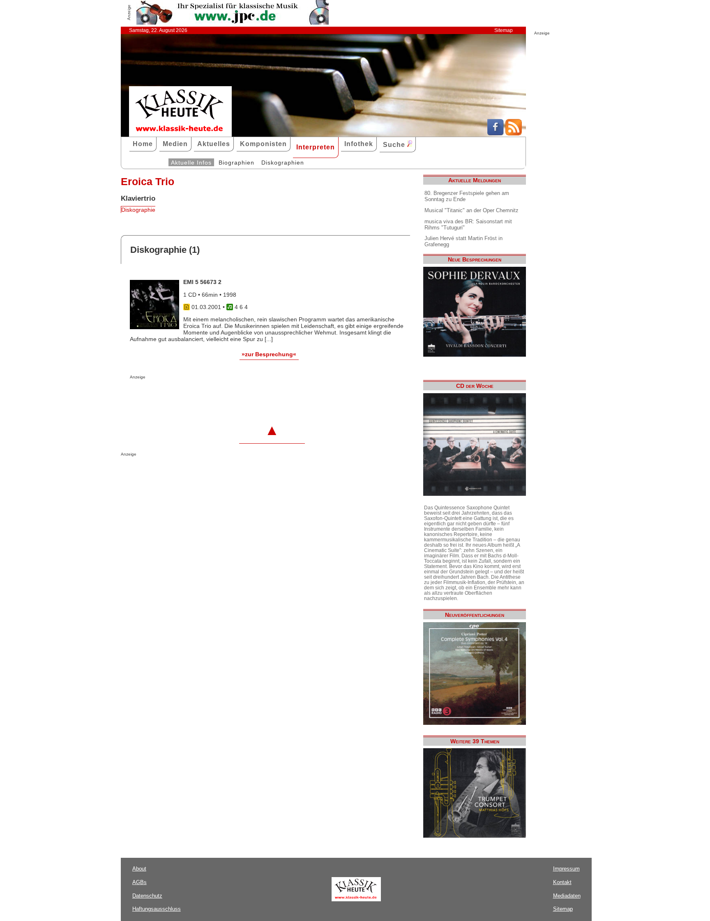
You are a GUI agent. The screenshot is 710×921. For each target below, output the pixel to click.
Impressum (566, 869)
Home (143, 143)
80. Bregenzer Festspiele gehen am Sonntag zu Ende (466, 196)
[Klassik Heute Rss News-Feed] (513, 133)
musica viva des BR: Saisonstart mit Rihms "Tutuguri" (468, 224)
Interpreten (315, 147)
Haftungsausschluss (156, 909)
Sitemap (503, 30)
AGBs (139, 882)
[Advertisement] (226, 395)
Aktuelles (213, 143)
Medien (175, 143)
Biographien (236, 162)
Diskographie (138, 209)
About (139, 869)
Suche (395, 144)
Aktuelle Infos (191, 162)
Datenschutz (147, 896)
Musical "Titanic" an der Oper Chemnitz (471, 210)
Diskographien (282, 162)
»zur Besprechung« (269, 354)
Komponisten (263, 143)
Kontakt (562, 882)
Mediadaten (567, 896)
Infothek (358, 143)
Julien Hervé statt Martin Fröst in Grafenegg (463, 241)
